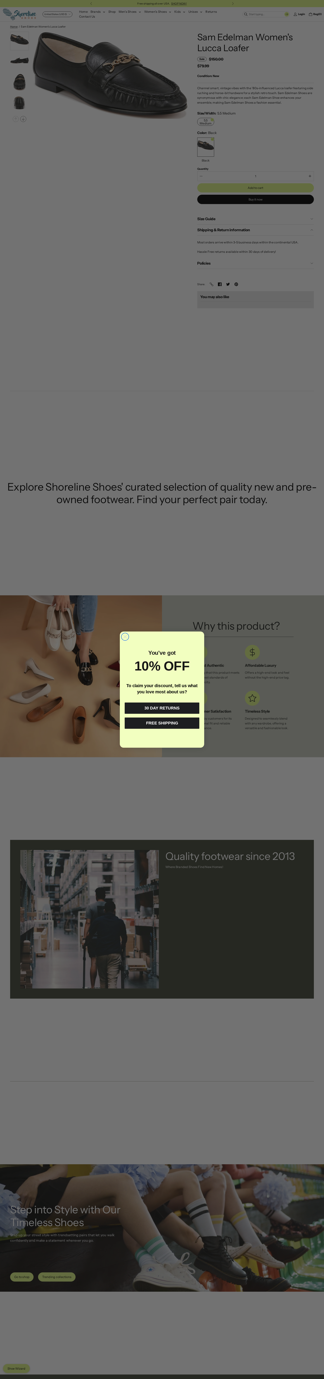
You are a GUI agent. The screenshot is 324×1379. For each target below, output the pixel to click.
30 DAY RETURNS (162, 708)
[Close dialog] (125, 636)
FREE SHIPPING (162, 723)
